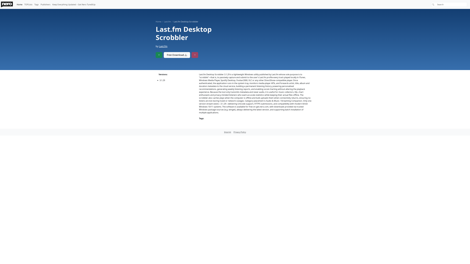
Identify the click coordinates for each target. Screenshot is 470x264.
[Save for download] (159, 55)
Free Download (176, 55)
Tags (36, 4)
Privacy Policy (240, 132)
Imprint (227, 132)
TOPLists (28, 4)
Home (19, 4)
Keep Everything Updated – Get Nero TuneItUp (73, 4)
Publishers (45, 4)
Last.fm (167, 21)
